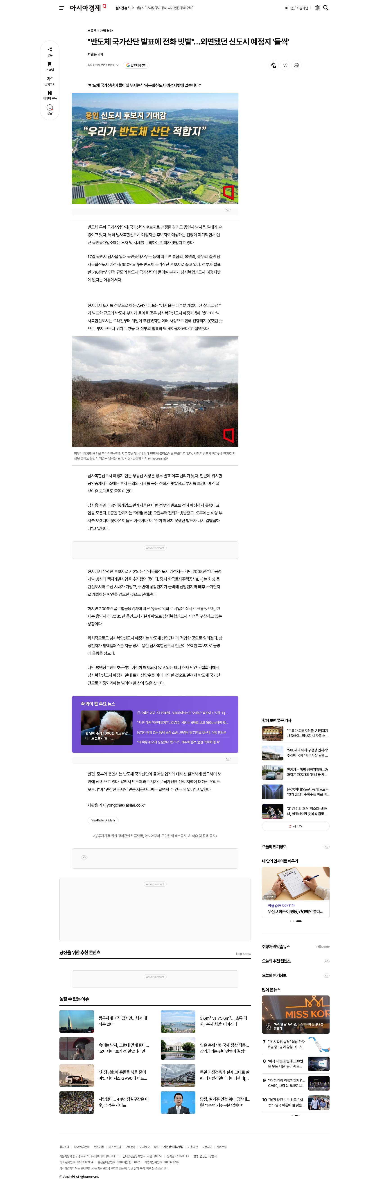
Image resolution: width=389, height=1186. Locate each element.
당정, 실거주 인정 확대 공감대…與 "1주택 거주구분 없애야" (225, 1102)
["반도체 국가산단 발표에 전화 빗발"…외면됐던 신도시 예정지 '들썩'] (155, 148)
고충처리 (207, 1147)
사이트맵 (221, 1147)
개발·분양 (106, 31)
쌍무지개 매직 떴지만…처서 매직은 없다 (123, 1021)
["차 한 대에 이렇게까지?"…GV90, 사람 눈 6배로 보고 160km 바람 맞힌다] (319, 1089)
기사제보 (145, 1147)
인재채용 (99, 1147)
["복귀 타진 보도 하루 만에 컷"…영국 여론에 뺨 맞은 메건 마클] (319, 1109)
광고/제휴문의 (82, 1147)
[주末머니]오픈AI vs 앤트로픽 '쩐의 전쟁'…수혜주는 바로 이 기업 (307, 792)
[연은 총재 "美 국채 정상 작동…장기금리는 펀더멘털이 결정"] (178, 1058)
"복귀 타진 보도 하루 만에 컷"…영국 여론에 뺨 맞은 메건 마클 (285, 1105)
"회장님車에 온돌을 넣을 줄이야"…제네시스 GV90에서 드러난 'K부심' (123, 1075)
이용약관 (193, 1147)
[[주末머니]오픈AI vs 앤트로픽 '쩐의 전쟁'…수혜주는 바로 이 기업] (272, 798)
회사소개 (64, 1147)
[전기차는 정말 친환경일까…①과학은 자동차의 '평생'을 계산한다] (272, 778)
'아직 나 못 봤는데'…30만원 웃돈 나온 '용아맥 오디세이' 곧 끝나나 (285, 1066)
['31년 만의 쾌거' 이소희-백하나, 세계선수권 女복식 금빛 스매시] (272, 818)
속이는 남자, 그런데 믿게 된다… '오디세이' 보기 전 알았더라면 (124, 1048)
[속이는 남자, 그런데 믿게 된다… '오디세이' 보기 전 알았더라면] (76, 1058)
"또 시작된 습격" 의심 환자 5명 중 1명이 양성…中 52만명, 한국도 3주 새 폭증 (286, 1047)
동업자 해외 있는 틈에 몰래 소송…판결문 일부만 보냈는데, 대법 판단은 (181, 733)
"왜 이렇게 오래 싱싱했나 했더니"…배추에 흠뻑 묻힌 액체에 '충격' (178, 742)
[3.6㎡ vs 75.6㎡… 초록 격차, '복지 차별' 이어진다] (178, 1031)
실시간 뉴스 (123, 8)
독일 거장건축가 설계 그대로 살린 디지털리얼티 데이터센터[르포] (224, 1075)
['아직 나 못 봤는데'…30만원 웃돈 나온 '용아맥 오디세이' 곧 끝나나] (319, 1070)
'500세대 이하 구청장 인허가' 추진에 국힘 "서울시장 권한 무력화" (307, 753)
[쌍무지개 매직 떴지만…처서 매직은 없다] (76, 1031)
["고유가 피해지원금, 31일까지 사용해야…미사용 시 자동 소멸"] (272, 740)
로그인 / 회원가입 (296, 8)
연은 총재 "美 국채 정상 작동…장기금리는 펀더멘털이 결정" (224, 1048)
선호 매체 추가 (138, 65)
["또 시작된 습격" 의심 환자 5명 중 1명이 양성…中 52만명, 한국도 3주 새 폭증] (319, 1051)
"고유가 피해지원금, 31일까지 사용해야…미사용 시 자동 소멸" (307, 734)
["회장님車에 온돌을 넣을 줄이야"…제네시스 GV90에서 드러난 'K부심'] (76, 1085)
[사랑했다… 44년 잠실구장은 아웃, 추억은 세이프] (76, 1112)
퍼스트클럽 (115, 1147)
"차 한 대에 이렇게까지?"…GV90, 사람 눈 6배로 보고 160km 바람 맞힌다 (183, 723)
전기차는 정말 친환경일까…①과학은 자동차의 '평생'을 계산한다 (307, 773)
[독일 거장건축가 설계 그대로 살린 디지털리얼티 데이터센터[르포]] (178, 1085)
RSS (156, 1147)
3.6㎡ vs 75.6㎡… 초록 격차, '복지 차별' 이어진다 (223, 1021)
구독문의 (130, 1147)
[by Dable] (243, 954)
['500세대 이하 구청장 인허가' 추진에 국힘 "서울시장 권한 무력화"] (272, 759)
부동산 (92, 31)
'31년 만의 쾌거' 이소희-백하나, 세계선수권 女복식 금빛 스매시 (307, 811)
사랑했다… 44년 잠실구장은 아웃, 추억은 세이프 (124, 1102)
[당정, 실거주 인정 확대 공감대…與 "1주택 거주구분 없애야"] (178, 1112)
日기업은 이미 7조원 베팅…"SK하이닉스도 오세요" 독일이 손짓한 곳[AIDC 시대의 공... (183, 713)
